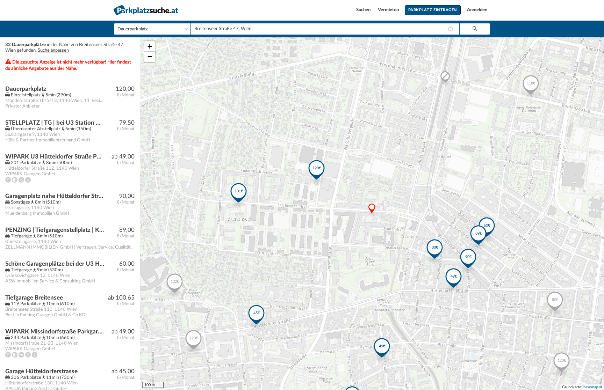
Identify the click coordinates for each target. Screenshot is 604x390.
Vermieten (389, 10)
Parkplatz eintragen (432, 10)
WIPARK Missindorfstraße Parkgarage (54, 331)
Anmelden (477, 10)
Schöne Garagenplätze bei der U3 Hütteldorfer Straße (54, 264)
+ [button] (150, 46)
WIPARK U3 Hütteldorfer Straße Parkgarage (54, 157)
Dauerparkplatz (25, 89)
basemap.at (592, 387)
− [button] (150, 56)
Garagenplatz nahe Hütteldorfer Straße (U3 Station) (54, 196)
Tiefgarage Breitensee (34, 298)
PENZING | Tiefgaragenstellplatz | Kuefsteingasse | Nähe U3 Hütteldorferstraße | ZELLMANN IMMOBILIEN (54, 230)
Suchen (364, 10)
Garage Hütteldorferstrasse (41, 371)
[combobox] (325, 29)
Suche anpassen (53, 50)
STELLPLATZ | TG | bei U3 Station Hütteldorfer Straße (54, 123)
